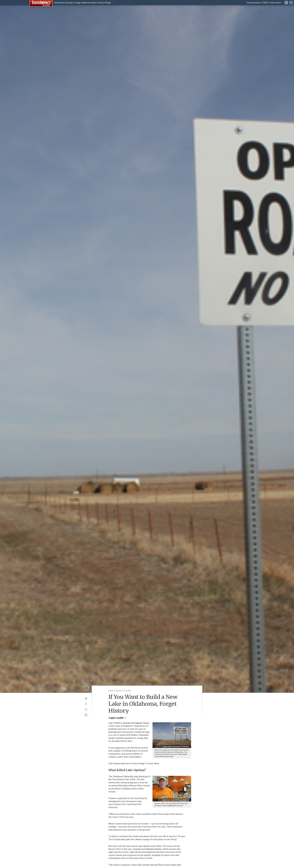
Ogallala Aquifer (154, 849)
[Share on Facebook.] (86, 704)
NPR (266, 3)
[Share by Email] (86, 709)
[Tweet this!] (86, 698)
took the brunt (141, 776)
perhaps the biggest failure (136, 722)
